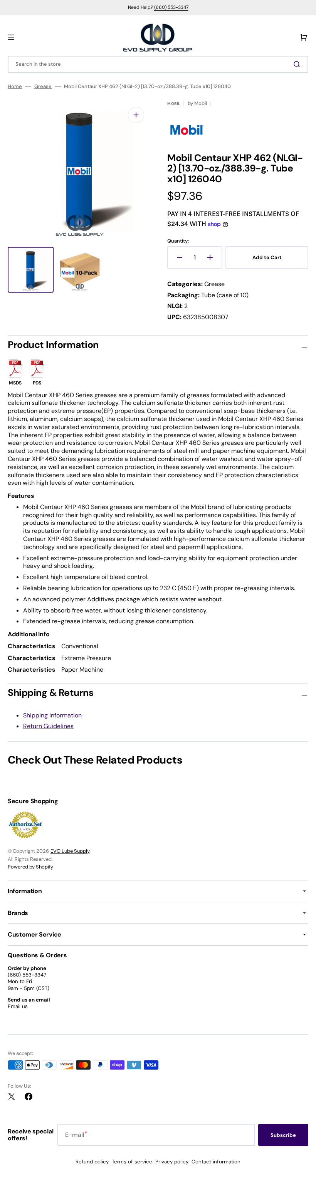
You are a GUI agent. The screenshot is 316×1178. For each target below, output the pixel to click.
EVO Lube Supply (69, 851)
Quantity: (178, 241)
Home (15, 86)
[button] (10, 37)
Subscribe (283, 1135)
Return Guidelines (48, 726)
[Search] (298, 64)
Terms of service (132, 1161)
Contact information (216, 1161)
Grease (43, 86)
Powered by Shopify (30, 867)
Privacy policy (171, 1161)
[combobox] (158, 64)
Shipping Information (52, 715)
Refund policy (92, 1161)
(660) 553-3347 (171, 7)
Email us (18, 1006)
